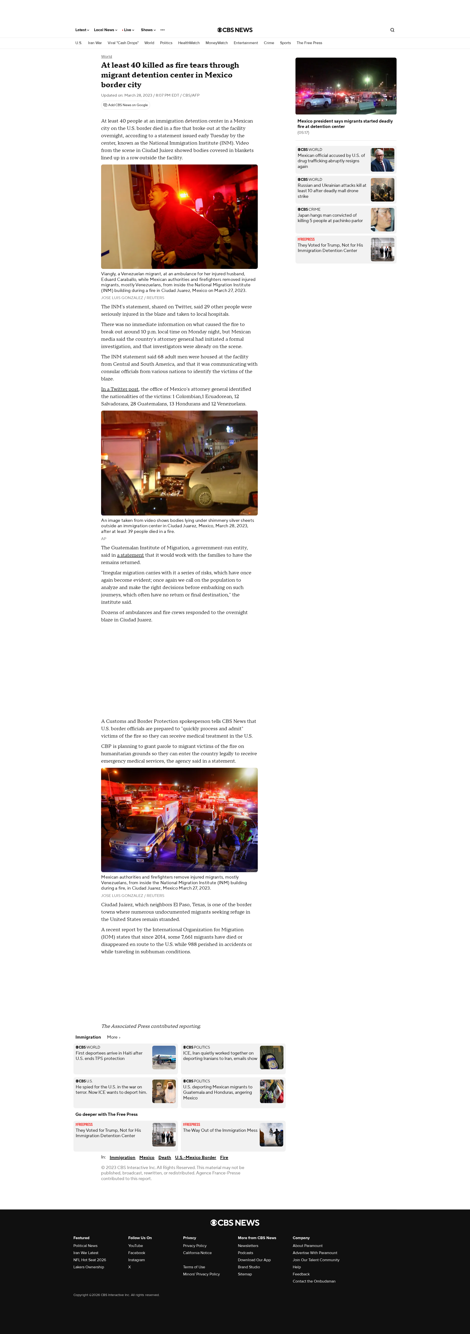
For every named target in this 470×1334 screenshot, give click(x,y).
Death (164, 1157)
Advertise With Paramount (315, 1253)
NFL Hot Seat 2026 (89, 1260)
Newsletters (248, 1246)
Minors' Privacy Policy (201, 1274)
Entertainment (246, 43)
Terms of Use (194, 1267)
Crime (269, 43)
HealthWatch (189, 43)
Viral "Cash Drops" (123, 43)
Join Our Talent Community (316, 1260)
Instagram (136, 1260)
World (149, 43)
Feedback (301, 1274)
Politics (166, 43)
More (112, 1037)
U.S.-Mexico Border (195, 1157)
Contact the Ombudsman (314, 1281)
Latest (81, 30)
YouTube (135, 1246)
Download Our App (254, 1260)
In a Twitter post (120, 389)
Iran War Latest (85, 1253)
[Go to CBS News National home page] (235, 29)
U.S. (78, 43)
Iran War (95, 43)
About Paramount (308, 1246)
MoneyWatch (217, 43)
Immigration (122, 1157)
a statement (130, 555)
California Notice (197, 1253)
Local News (104, 30)
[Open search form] (392, 30)
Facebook (136, 1253)
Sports (285, 43)
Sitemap (245, 1274)
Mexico (146, 1157)
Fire (224, 1157)
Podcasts (245, 1253)
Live (128, 29)
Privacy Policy (195, 1246)
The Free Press (309, 43)
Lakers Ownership (88, 1267)
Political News (85, 1246)
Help (297, 1267)
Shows (147, 30)
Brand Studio (249, 1267)
